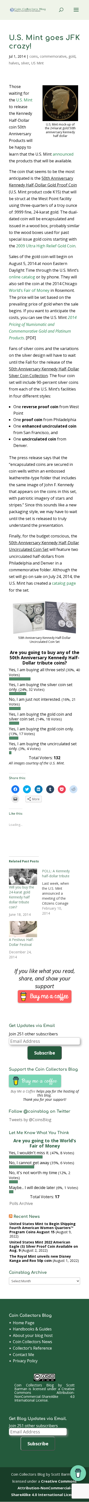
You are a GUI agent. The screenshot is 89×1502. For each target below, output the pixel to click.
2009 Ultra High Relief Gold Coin (45, 246)
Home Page (23, 1322)
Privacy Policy (25, 1361)
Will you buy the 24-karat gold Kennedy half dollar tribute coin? (21, 897)
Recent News (27, 1216)
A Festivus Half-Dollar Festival (21, 942)
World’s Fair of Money (29, 290)
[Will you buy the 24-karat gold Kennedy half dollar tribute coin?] (23, 877)
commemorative (53, 56)
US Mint (37, 63)
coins (33, 56)
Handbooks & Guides (32, 1329)
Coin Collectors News (32, 1341)
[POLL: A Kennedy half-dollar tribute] (58, 892)
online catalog (22, 277)
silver (25, 63)
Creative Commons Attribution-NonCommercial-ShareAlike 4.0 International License (44, 1394)
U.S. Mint (24, 100)
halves (14, 63)
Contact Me (23, 1354)
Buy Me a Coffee (23, 1091)
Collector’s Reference (32, 1348)
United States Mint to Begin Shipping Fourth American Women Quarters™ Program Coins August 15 (42, 1228)
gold (71, 56)
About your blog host (33, 1335)
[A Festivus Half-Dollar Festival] (23, 929)
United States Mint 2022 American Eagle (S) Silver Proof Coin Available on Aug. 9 (43, 1246)
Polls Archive (21, 1203)
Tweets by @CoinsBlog (30, 1119)
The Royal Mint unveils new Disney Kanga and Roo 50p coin (40, 1258)
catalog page (64, 583)
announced (63, 154)
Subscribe (44, 1053)
